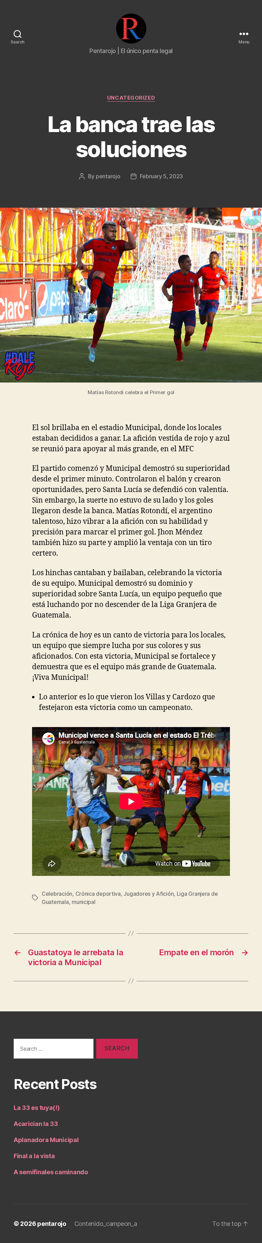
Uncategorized (131, 98)
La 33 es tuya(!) (37, 1107)
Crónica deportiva (98, 893)
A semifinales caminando (51, 1172)
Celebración (57, 893)
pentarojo (108, 176)
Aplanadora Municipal (46, 1139)
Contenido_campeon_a (105, 1223)
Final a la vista (34, 1156)
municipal (84, 901)
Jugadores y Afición (148, 893)
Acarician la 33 (36, 1123)
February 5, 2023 (161, 176)
